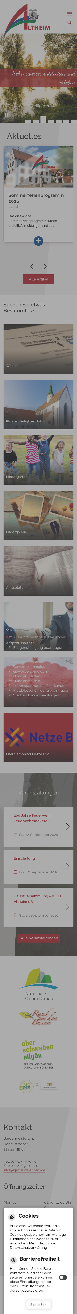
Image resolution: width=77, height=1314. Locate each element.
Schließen (38, 1305)
